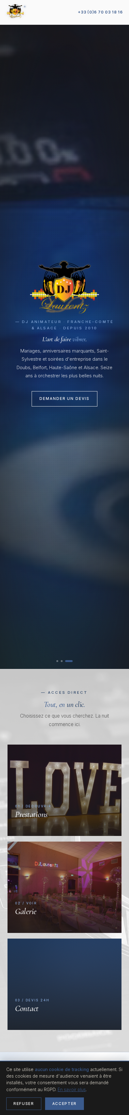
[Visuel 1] (60, 661)
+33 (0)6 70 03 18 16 (100, 12)
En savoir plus (72, 1089)
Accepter (64, 1104)
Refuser (23, 1104)
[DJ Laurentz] (15, 12)
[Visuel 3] (72, 661)
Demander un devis (64, 398)
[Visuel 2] (67, 661)
